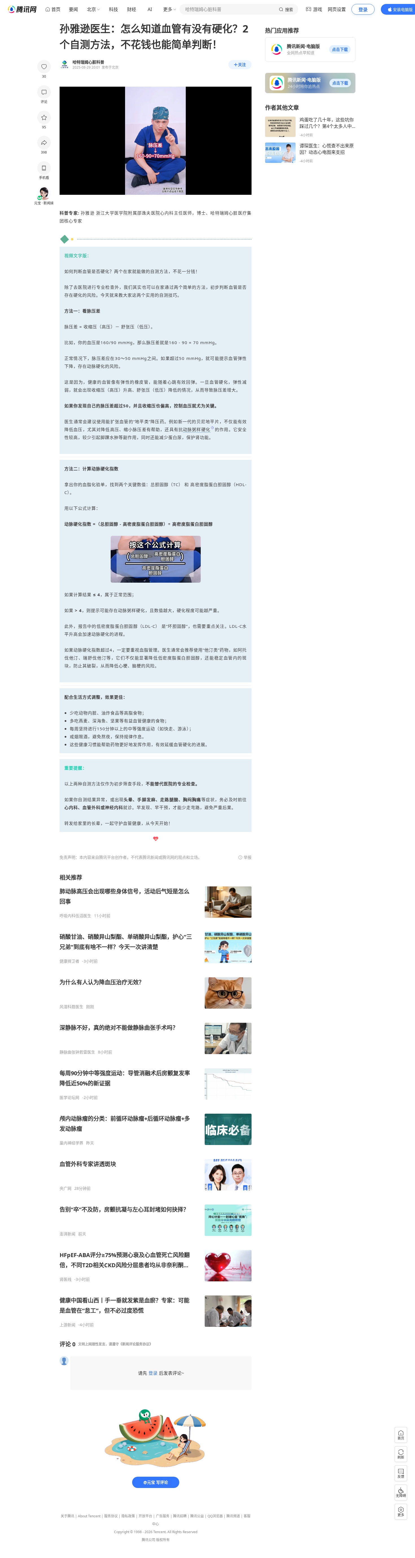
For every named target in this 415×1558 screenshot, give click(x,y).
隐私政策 (128, 1516)
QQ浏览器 (215, 1516)
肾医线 (65, 1279)
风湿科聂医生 (71, 1007)
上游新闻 (67, 1325)
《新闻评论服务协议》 (136, 1344)
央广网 (65, 1188)
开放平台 (145, 1516)
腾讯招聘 (180, 1516)
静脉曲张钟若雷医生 (77, 1052)
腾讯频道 (233, 1516)
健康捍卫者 (69, 961)
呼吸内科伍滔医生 (75, 916)
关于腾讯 (67, 1516)
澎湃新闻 (67, 1234)
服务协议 (111, 1516)
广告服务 (162, 1516)
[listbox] (156, 1100)
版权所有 (163, 1539)
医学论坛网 (69, 1098)
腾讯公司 (148, 1539)
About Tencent (89, 1516)
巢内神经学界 (71, 1143)
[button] (340, 49)
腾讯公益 (197, 1516)
